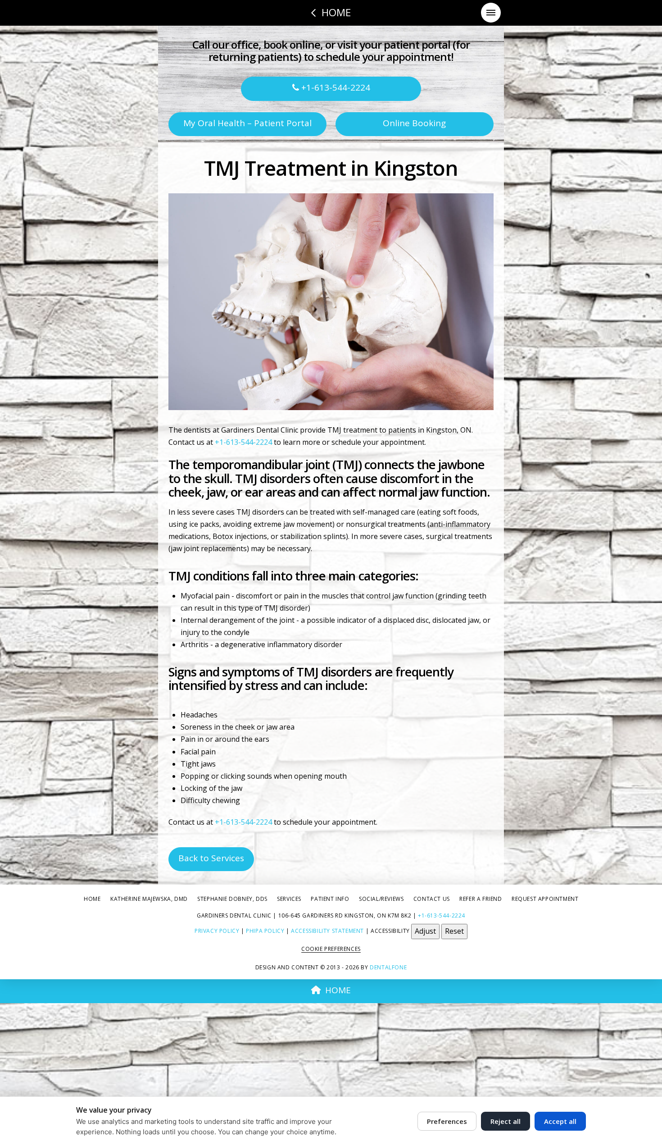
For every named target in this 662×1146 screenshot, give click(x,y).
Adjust (425, 931)
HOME (338, 990)
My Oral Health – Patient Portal (247, 123)
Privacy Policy (217, 931)
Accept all (560, 1121)
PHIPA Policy (265, 931)
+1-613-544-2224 (334, 87)
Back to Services (211, 858)
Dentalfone (388, 967)
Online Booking (414, 123)
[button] (491, 13)
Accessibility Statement (327, 931)
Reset (454, 931)
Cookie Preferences (331, 949)
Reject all (505, 1121)
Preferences (447, 1121)
